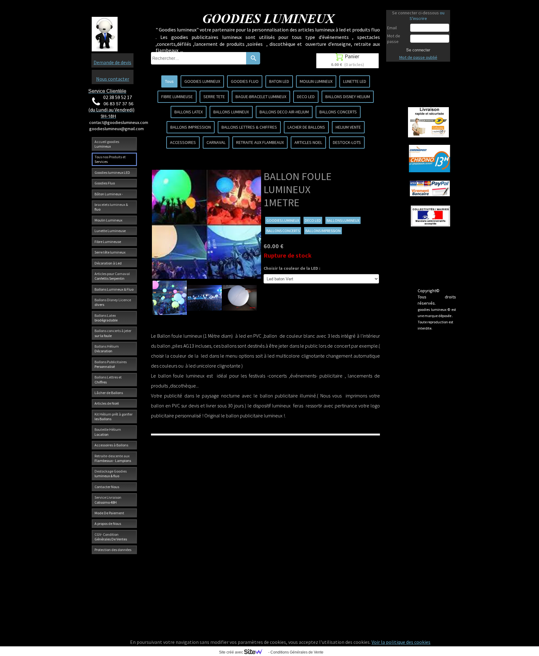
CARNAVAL (216, 142)
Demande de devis (112, 62)
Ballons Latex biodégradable (106, 317)
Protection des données (113, 549)
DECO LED (306, 96)
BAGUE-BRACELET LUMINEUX (261, 96)
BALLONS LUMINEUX (231, 112)
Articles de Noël (107, 403)
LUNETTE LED (354, 81)
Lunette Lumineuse (110, 230)
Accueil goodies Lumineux (107, 144)
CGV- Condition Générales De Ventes (111, 536)
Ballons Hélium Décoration (107, 348)
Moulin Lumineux (108, 220)
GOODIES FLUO (245, 81)
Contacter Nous (107, 486)
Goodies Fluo (105, 183)
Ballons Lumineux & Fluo (114, 289)
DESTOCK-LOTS (347, 142)
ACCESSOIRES (183, 142)
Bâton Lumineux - (109, 194)
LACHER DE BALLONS (306, 127)
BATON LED (279, 81)
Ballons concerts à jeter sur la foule (113, 333)
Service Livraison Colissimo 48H (108, 499)
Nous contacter (112, 79)
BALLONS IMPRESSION (190, 127)
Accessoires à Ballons (111, 445)
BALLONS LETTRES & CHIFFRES (249, 127)
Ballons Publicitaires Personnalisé (111, 364)
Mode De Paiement (109, 513)
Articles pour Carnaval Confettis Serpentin (112, 276)
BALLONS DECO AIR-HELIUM (284, 112)
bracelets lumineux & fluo (111, 207)
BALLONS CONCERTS (338, 112)
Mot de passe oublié (418, 57)
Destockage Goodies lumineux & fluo (111, 473)
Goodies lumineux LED (112, 172)
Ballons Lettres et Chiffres (108, 379)
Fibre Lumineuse (108, 241)
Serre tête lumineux (110, 252)
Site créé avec (231, 652)
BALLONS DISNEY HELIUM (347, 96)
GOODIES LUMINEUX (202, 81)
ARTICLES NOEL (308, 142)
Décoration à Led (108, 263)
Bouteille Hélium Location (108, 431)
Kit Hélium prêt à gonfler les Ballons (114, 416)
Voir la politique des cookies (400, 642)
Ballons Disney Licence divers (113, 302)
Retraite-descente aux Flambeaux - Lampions (113, 458)
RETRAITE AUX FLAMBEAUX (260, 142)
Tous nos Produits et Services (110, 159)
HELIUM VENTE (348, 127)
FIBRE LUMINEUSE (177, 96)
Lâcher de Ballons (109, 392)
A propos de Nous (108, 523)
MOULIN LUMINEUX (316, 81)
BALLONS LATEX (188, 112)
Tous (169, 81)
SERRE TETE (214, 96)
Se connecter (418, 49)
